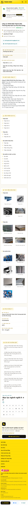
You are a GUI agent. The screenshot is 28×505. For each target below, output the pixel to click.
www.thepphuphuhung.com (11, 43)
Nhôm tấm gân (7, 175)
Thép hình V (6, 128)
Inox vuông (6, 161)
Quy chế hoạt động (5, 450)
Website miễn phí (5, 461)
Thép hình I (6, 123)
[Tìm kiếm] (22, 2)
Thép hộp (6, 143)
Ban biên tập (4, 445)
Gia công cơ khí (7, 173)
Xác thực (3, 447)
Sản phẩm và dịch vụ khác (9, 154)
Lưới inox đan (7, 168)
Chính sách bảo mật (5, 453)
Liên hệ (2, 464)
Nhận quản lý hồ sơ (14, 436)
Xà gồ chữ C (6, 163)
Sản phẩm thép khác (8, 140)
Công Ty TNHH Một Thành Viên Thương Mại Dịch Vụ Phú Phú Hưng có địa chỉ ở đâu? (13, 347)
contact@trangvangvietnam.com (7, 496)
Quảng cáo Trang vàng (6, 458)
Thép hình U (7, 125)
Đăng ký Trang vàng (5, 455)
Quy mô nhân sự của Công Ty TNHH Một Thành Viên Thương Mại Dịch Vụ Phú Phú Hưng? (12, 386)
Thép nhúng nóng (8, 147)
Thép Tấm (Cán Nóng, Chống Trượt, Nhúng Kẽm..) (13, 66)
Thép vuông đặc (7, 150)
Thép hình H (7, 120)
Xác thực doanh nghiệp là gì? (8, 433)
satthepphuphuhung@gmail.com (12, 40)
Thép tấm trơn (7, 136)
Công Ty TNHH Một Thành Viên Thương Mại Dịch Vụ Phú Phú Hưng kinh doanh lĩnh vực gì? (13, 360)
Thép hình (5, 118)
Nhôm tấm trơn (7, 177)
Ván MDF (6, 156)
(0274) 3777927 (8, 34)
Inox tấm (6, 158)
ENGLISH (3, 466)
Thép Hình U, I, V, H (7, 62)
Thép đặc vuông (7, 145)
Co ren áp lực (7, 170)
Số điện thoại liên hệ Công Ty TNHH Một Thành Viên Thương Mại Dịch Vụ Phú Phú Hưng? (12, 354)
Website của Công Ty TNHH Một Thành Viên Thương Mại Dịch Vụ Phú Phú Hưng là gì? (13, 367)
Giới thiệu (3, 442)
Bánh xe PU (6, 166)
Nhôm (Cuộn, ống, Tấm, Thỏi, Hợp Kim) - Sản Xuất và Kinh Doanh (13, 71)
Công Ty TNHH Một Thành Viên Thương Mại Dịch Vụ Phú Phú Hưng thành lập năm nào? (13, 380)
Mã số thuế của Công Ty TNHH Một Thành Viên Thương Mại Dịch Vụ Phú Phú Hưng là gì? (12, 373)
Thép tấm (5, 132)
